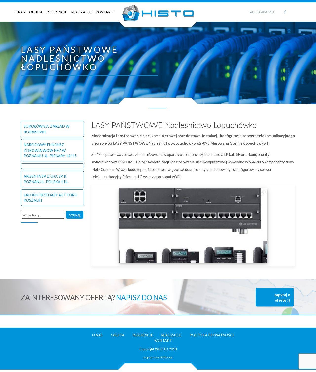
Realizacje (81, 12)
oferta (36, 12)
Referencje (57, 12)
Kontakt (104, 12)
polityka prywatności (212, 335)
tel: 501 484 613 (261, 12)
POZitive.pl (166, 357)
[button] (263, 193)
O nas (19, 12)
